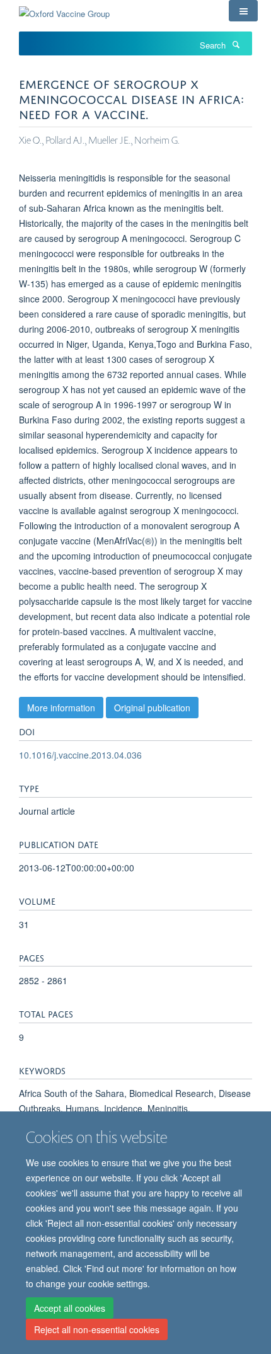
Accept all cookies (69, 1308)
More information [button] (61, 707)
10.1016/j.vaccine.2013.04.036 (80, 755)
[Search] (236, 44)
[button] (243, 10)
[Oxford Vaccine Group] (64, 9)
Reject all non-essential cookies (96, 1329)
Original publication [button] (152, 707)
